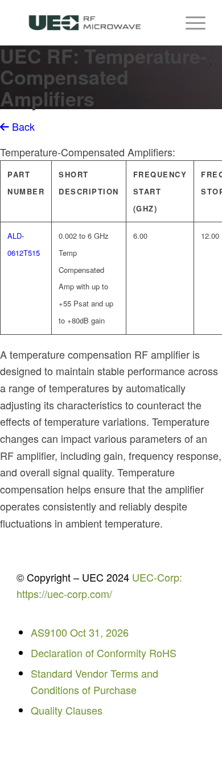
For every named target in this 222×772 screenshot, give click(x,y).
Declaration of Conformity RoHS (103, 652)
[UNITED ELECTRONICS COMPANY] (92, 22)
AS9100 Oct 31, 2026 (80, 632)
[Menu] (189, 22)
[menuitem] (189, 22)
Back (22, 126)
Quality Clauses (66, 710)
